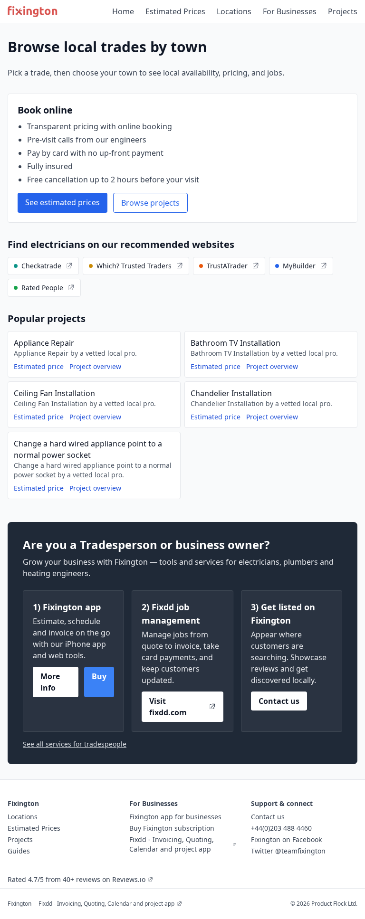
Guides (19, 850)
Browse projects (150, 203)
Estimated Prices (175, 11)
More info (50, 682)
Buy (99, 676)
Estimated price (39, 366)
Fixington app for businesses (175, 816)
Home (123, 11)
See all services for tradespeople (74, 743)
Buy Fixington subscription (171, 828)
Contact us (279, 701)
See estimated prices (62, 202)
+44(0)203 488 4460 (281, 828)
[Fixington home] (33, 11)
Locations (234, 11)
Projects (342, 11)
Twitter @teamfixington (288, 850)
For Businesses (290, 11)
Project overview (95, 366)
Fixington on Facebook (286, 839)
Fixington (19, 904)
